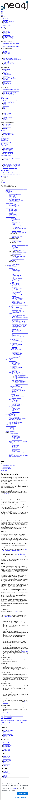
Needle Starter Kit (7, 124)
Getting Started (6, 18)
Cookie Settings (12, 788)
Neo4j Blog (6, 757)
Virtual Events (6, 749)
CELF (13, 274)
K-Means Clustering (16, 291)
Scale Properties (15, 362)
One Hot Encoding (16, 363)
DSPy (4, 108)
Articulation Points (16, 270)
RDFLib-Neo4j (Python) (8, 134)
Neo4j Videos (4, 143)
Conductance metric (16, 285)
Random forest (15, 409)
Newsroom (5, 772)
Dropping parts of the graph (18, 250)
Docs (2, 11)
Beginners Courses (5, 145)
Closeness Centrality (16, 275)
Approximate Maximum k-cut (18, 303)
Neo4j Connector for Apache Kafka (11, 91)
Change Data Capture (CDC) (9, 92)
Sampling (14, 224)
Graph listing (15, 446)
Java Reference (6, 23)
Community (6, 747)
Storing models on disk (17, 404)
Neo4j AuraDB (6, 731)
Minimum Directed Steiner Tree (19, 325)
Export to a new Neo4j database (19, 256)
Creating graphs (12, 218)
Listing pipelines (15, 395)
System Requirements (14, 201)
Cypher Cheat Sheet (7, 52)
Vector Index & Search (8, 102)
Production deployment (11, 414)
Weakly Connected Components (19, 302)
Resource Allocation (16, 354)
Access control (15, 262)
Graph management (10, 217)
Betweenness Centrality (17, 271)
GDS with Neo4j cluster (14, 421)
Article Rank (15, 269)
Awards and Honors (7, 774)
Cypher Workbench (7, 117)
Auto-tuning (11, 413)
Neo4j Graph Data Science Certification (12, 174)
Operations (5, 20)
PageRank (14, 279)
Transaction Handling (14, 417)
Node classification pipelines (18, 373)
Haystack (5, 107)
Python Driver (6, 69)
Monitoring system (13, 214)
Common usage (9, 208)
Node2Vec (14, 347)
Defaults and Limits (13, 415)
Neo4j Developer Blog (6, 142)
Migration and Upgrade (8, 21)
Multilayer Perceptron (16, 410)
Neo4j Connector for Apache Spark (11, 89)
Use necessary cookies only (20, 797)
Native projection (15, 220)
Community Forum (5, 138)
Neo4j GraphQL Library (8, 77)
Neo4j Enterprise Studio (8, 36)
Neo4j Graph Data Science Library (11, 43)
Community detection (14, 283)
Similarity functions (16, 312)
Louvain (14, 296)
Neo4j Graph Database (8, 730)
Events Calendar (7, 762)
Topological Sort (15, 340)
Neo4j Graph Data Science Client (10, 45)
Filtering (14, 223)
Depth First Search (16, 331)
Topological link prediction (15, 349)
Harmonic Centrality (16, 280)
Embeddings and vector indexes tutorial (12, 59)
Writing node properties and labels (19, 252)
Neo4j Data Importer (8, 33)
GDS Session (15, 611)
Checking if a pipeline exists (18, 396)
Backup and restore (16, 264)
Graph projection (15, 445)
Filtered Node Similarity (17, 308)
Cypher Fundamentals (8, 149)
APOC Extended (7, 113)
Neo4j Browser (6, 32)
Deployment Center (7, 734)
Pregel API (11, 358)
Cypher (5, 51)
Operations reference (13, 433)
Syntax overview (13, 266)
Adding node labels (16, 243)
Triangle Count (15, 301)
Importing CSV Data (8, 152)
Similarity (11, 306)
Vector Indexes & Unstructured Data (11, 165)
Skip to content (4, 184)
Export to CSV (15, 257)
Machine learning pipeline (15, 206)
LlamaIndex (6, 106)
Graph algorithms (10, 265)
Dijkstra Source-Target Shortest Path (20, 317)
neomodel (5, 128)
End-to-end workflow (14, 205)
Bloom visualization (10, 431)
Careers (5, 775)
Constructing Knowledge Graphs (10, 166)
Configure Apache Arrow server (16, 200)
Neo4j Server (12, 196)
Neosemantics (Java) (8, 133)
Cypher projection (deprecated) (19, 232)
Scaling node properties (17, 248)
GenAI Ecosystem (5, 98)
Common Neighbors (16, 352)
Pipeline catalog (12, 394)
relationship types (24, 651)
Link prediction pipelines (14, 386)
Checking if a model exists (18, 401)
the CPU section (9, 616)
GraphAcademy (4, 144)
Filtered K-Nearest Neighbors (18, 311)
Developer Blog (6, 746)
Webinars (5, 765)
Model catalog (12, 399)
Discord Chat (3, 139)
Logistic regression (16, 408)
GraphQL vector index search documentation (13, 64)
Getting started (9, 203)
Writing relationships (16, 254)
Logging (11, 213)
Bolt (4, 84)
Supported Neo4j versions (15, 194)
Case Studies (6, 761)
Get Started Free (4, 176)
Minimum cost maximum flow (18, 336)
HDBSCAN (14, 287)
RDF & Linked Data (5, 130)
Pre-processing (12, 361)
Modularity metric (16, 297)
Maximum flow (15, 335)
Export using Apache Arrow (18, 259)
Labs (2, 97)
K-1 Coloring (15, 289)
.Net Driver (5, 76)
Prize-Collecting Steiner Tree (18, 326)
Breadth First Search (16, 330)
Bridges (13, 273)
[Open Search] (2, 13)
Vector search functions (8, 63)
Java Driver (6, 72)
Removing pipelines (16, 398)
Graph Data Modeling (8, 153)
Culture (5, 776)
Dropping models (16, 403)
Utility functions (12, 260)
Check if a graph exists (17, 236)
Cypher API (11, 428)
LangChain (5, 103)
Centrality (11, 268)
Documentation (6, 744)
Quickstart (11, 427)
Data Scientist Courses (6, 155)
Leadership (5, 777)
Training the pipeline (19, 376)
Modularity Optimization (17, 298)
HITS (13, 282)
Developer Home (7, 742)
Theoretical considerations (17, 392)
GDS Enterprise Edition (14, 199)
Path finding (11, 313)
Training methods (13, 407)
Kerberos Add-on (7, 25)
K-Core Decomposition (17, 288)
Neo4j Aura (3, 27)
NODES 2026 (6, 764)
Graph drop (14, 447)
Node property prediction (14, 372)
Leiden (13, 293)
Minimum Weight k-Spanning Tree (19, 324)
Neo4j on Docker (13, 197)
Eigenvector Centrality (17, 278)
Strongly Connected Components (19, 299)
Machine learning (10, 359)
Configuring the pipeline (20, 375)
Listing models (15, 400)
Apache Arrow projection (17, 222)
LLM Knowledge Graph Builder (10, 100)
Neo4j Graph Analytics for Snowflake (11, 46)
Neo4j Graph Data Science (9, 465)
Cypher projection (16, 219)
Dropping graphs (15, 237)
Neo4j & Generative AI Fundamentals (11, 164)
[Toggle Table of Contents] (1, 463)
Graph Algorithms (16, 436)
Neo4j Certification (5, 170)
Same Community (16, 356)
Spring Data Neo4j (7, 81)
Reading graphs (21, 554)
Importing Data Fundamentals (10, 150)
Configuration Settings (17, 440)
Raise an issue (4, 470)
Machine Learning (13, 429)
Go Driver (5, 70)
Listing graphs (15, 234)
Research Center (7, 760)
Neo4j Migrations (7, 127)
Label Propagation (16, 292)
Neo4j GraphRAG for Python (10, 58)
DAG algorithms (12, 339)
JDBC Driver (6, 73)
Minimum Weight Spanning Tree (19, 322)
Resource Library (7, 756)
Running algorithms (13, 211)
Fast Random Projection (17, 344)
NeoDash (5, 119)
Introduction (9, 191)
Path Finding (6, 159)
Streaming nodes (15, 240)
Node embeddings (13, 343)
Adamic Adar (15, 350)
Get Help (3, 136)
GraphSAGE (15, 345)
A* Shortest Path (15, 320)
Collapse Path (15, 247)
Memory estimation (16, 449)
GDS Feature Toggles (14, 423)
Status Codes (6, 22)
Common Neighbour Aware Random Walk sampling (21, 229)
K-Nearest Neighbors (16, 310)
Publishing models (16, 405)
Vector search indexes (8, 62)
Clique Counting (15, 284)
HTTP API (5, 82)
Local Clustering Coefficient (18, 294)
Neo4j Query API (7, 83)
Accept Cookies (22, 793)
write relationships (16, 550)
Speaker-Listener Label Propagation (20, 305)
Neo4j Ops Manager (7, 37)
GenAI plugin (6, 61)
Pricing (5, 736)
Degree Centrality (16, 277)
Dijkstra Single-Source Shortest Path (20, 319)
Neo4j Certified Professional (9, 172)
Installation (8, 192)
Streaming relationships (17, 241)
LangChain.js (6, 104)
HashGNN (14, 348)
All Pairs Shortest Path (17, 327)
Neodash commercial (8, 38)
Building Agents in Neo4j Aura (10, 168)
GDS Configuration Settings (15, 422)
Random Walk (15, 329)
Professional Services (8, 735)
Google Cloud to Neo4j (8, 94)
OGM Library (6, 79)
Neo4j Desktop (6, 35)
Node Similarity (15, 307)
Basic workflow (12, 204)
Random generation (16, 231)
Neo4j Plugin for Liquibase (9, 125)
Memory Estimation (13, 209)
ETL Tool (5, 118)
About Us (5, 771)
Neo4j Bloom (6, 31)
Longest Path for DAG (17, 338)
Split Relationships (16, 364)
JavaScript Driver (7, 74)
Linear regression (15, 412)
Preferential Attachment (17, 353)
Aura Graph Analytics (11, 426)
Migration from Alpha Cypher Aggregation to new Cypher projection (18, 456)
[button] (2, 13)
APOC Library (6, 53)
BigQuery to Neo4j (7, 93)
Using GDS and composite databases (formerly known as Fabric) (17, 419)
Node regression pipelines (17, 380)
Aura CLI (5, 114)
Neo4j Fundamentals (8, 148)
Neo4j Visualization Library (9, 78)
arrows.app (5, 115)
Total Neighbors (15, 357)
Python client (9, 424)
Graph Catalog (15, 435)
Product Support (4, 140)
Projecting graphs (13, 210)
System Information (13, 215)
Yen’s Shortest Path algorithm (18, 321)
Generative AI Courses (6, 161)
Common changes (16, 443)
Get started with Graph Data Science (11, 158)
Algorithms (14, 450)
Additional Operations (17, 438)
